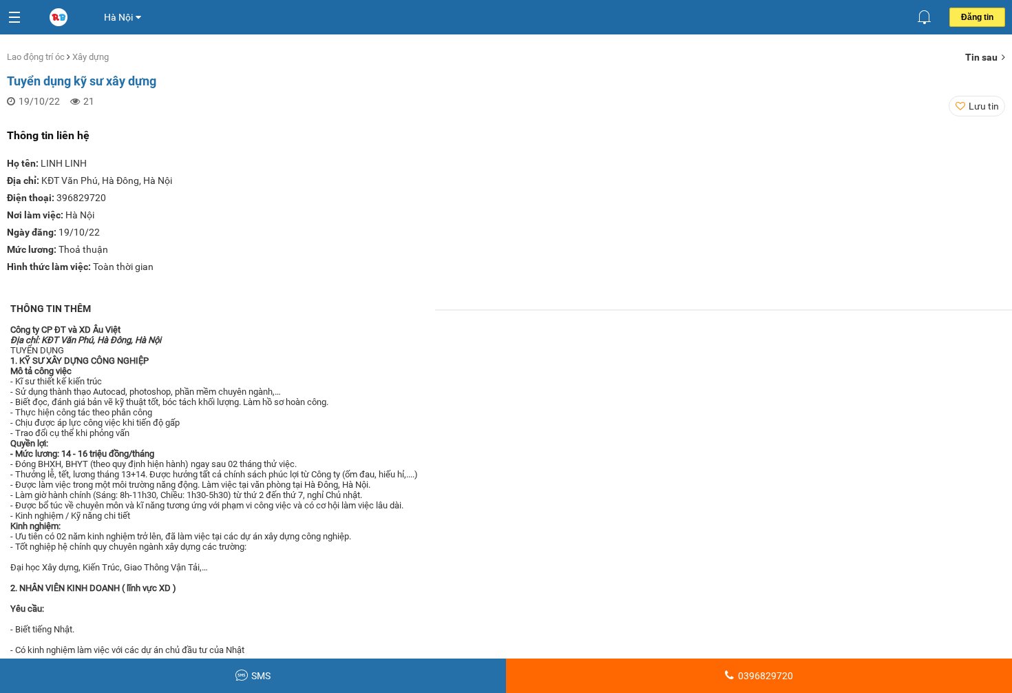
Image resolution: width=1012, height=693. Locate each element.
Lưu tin (984, 106)
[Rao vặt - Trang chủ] (60, 18)
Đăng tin (977, 17)
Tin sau (983, 57)
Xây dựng (90, 57)
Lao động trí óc (37, 57)
